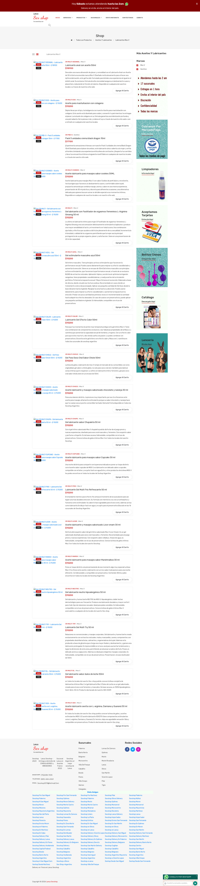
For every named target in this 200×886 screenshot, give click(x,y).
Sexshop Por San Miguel (41, 795)
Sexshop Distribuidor (64, 833)
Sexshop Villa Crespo (137, 858)
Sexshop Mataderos (88, 811)
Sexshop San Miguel (136, 849)
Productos (81, 17)
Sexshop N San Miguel (40, 802)
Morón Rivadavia (108, 761)
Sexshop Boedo (38, 852)
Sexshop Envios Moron (40, 824)
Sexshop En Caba (38, 833)
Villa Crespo (83, 781)
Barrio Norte (83, 753)
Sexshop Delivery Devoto (90, 842)
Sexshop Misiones (38, 808)
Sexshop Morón (86, 802)
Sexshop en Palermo (40, 827)
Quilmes (105, 753)
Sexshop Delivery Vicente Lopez (93, 833)
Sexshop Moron (135, 802)
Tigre (104, 785)
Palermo (82, 748)
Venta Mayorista (112, 17)
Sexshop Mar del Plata (40, 814)
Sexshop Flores (62, 820)
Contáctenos (127, 17)
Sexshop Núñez (135, 799)
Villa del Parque (84, 765)
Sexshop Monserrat (112, 805)
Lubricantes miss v (122, 40)
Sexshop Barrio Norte (137, 852)
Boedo (81, 773)
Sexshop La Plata (87, 817)
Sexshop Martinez (136, 811)
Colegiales (82, 789)
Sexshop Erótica (87, 820)
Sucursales (95, 17)
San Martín (106, 773)
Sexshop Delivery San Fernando (141, 833)
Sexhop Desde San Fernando (139, 861)
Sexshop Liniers (86, 814)
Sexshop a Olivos (63, 861)
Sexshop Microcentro (113, 808)
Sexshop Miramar (87, 808)
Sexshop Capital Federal (41, 849)
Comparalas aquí (149, 259)
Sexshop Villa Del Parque (90, 864)
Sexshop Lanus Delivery (114, 814)
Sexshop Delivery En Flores (42, 842)
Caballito (82, 769)
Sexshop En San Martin (113, 824)
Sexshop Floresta (38, 820)
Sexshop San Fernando (137, 820)
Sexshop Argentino (136, 855)
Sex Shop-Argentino (64, 864)
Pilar (103, 781)
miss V (142, 65)
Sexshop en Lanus (87, 830)
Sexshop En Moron (136, 827)
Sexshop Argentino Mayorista (116, 855)
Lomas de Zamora (108, 748)
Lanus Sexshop (52, 882)
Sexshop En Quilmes (136, 824)
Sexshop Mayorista (64, 811)
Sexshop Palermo (135, 795)
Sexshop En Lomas (64, 830)
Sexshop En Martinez (40, 830)
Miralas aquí (147, 344)
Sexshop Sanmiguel (88, 855)
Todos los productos (84, 40)
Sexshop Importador (136, 817)
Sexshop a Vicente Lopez (114, 858)
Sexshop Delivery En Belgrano (68, 842)
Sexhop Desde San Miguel (114, 861)
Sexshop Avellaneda (64, 855)
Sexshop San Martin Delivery (91, 846)
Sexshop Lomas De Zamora (67, 814)
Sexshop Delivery (63, 846)
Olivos (104, 769)
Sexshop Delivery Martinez (139, 836)
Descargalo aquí (148, 301)
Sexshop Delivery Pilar (40, 836)
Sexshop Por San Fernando (67, 795)
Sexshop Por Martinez (89, 795)
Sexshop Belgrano (63, 852)
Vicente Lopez (107, 777)
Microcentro (83, 761)
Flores (81, 777)
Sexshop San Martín (136, 839)
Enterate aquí (147, 134)
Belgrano (82, 757)
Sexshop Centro (135, 846)
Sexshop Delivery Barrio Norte (140, 842)
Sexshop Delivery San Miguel (115, 833)
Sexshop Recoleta (112, 811)
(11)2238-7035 (46, 775)
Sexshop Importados (112, 817)
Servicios (67, 17)
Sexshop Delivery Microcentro (116, 836)
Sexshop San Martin (136, 830)
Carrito (140, 17)
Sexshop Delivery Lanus (41, 839)
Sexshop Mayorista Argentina (43, 811)
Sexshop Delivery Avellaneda (43, 846)
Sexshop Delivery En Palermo (116, 839)
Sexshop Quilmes (63, 799)
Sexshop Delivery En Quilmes (91, 839)
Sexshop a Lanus (87, 861)
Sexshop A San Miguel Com (42, 861)
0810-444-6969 (47, 779)
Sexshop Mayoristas (136, 808)
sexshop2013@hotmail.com (48, 783)
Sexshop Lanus (134, 814)
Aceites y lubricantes (103, 40)
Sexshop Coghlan (111, 846)
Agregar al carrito (122, 91)
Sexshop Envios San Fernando (116, 820)
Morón (104, 757)
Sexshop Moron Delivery (65, 802)
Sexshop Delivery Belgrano (115, 842)
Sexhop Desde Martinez (41, 864)
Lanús (104, 765)
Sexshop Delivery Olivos (89, 836)
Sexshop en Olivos (87, 827)
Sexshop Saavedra (64, 817)
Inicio (57, 17)
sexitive (143, 69)
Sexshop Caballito (63, 849)
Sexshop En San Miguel (89, 824)
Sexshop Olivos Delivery (114, 799)
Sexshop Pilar (110, 795)
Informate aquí (148, 173)
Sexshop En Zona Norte (65, 824)
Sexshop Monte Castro (65, 805)
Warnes (81, 785)
